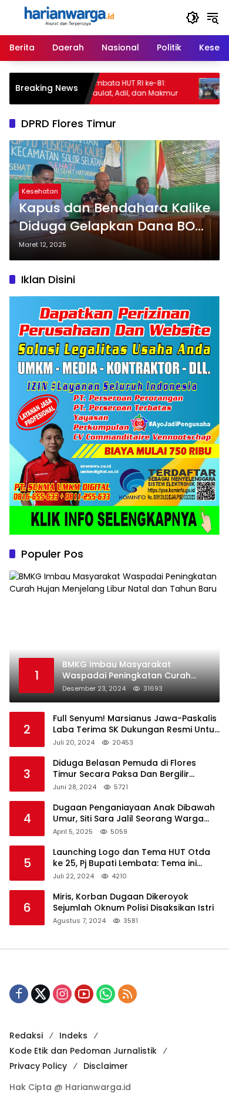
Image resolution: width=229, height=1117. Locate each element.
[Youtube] (84, 993)
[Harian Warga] (68, 17)
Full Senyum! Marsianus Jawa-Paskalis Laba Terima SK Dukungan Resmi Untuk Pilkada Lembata (136, 724)
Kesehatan (40, 191)
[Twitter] (40, 993)
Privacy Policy (38, 1066)
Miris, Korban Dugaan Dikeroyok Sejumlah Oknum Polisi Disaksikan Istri (133, 902)
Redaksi (26, 1035)
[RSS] (127, 993)
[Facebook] (18, 993)
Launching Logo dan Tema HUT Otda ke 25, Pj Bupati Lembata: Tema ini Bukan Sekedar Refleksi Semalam (131, 858)
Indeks (73, 1035)
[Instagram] (62, 993)
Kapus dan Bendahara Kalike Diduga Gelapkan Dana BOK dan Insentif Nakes (114, 217)
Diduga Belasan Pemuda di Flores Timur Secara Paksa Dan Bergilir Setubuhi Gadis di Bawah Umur (124, 769)
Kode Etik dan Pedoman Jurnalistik (83, 1051)
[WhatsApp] (105, 993)
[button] (193, 18)
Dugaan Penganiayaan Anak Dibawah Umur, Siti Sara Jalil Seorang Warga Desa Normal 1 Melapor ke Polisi (134, 813)
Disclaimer (105, 1066)
